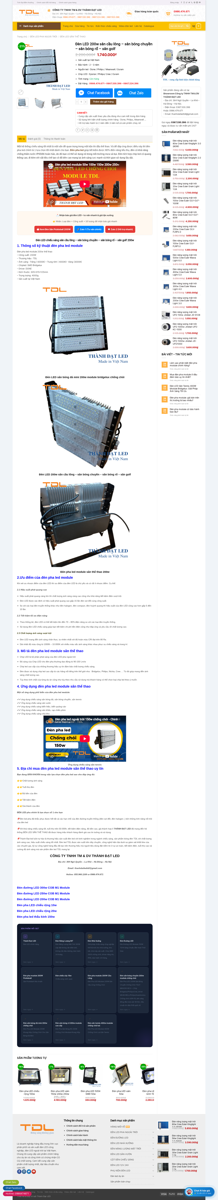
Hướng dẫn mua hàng (77, 1144)
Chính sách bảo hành (77, 1135)
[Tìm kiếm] (187, 26)
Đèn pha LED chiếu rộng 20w (37, 910)
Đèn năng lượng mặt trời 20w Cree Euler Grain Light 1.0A (185, 1166)
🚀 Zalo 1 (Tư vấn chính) (89, 229)
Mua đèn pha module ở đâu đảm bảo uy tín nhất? (183, 375)
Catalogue (149, 26)
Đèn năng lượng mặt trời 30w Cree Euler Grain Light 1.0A (185, 1152)
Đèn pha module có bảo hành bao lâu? (184, 410)
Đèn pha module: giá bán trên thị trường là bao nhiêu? (184, 398)
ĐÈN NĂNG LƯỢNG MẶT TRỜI (125, 1148)
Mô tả (22, 138)
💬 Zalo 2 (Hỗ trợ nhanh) (120, 229)
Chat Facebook (14, 1188)
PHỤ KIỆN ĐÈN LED (120, 1170)
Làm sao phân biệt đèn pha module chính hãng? (183, 364)
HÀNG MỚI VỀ (117, 1126)
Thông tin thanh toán (54, 138)
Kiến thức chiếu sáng (106, 26)
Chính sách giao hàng (67, 2)
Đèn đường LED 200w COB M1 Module (43, 899)
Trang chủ (68, 26)
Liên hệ (138, 26)
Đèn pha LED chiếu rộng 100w (29, 1092)
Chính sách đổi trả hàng (46, 2)
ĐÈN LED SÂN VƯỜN (121, 1154)
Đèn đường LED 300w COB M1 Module (43, 887)
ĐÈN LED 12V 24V (119, 1165)
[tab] (21, 139)
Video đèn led (126, 26)
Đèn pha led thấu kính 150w (36, 916)
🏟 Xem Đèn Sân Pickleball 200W (54, 229)
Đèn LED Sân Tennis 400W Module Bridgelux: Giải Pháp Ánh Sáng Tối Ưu (184, 388)
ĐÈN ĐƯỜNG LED (119, 1137)
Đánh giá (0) (34, 138)
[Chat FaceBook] (94, 93)
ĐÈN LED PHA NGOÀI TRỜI (43, 36)
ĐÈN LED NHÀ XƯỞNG (121, 1143)
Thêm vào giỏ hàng (103, 101)
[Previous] (21, 68)
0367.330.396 (178, 122)
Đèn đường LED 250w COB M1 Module (43, 893)
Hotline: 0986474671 (17, 1193)
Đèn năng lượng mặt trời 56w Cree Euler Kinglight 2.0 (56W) (184, 1138)
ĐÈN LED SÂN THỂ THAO (73, 36)
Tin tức (90, 26)
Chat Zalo (11, 1182)
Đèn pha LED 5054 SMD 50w (90, 1092)
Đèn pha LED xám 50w (121, 1092)
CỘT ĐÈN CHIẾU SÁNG (122, 1159)
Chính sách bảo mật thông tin (81, 1140)
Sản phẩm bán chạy (120, 1181)
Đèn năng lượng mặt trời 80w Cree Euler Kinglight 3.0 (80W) (184, 1124)
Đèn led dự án (117, 1176)
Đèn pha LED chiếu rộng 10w (37, 905)
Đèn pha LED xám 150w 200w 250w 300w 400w (60, 1094)
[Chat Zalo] (132, 93)
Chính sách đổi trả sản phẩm (81, 1126)
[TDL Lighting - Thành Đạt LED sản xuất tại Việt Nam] (30, 13)
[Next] (66, 68)
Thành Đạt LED (44, 1196)
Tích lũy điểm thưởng (25, 2)
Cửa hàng (80, 26)
